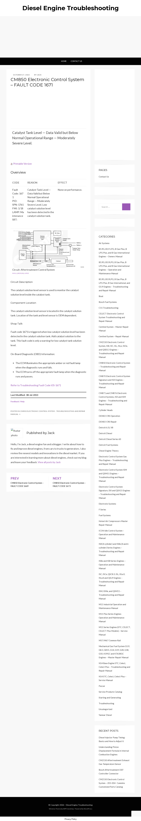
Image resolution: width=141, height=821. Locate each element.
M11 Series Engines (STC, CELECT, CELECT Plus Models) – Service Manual (114, 631)
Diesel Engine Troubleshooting (70, 8)
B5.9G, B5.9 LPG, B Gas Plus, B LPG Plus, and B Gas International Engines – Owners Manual (114, 253)
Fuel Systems (105, 515)
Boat (101, 296)
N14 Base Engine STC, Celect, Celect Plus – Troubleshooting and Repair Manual (114, 667)
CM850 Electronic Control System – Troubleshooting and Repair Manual (114, 367)
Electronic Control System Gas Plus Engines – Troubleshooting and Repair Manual (113, 460)
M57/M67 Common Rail (110, 640)
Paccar (102, 686)
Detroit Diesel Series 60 (110, 439)
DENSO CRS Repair (108, 421)
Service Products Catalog (110, 692)
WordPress (88, 809)
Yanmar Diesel (105, 715)
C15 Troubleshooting (108, 308)
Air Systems (104, 243)
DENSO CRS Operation (109, 416)
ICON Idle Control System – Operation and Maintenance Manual (111, 534)
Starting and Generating (110, 697)
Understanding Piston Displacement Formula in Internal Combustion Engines (114, 751)
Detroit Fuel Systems (108, 445)
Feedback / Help (18, 401)
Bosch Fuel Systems (108, 302)
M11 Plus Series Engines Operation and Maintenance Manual (111, 618)
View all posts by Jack (49, 462)
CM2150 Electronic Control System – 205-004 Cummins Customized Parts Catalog (112, 783)
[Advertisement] (70, 37)
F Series (102, 509)
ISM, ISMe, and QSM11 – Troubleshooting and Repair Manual (111, 595)
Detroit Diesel (105, 433)
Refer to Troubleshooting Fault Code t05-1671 (36, 385)
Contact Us (76, 61)
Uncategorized (105, 709)
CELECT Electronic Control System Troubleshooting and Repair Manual (112, 317)
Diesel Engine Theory (109, 450)
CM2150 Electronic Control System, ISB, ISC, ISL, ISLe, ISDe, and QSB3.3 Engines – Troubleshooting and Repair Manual (113, 349)
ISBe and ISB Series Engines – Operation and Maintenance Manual (112, 565)
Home (64, 61)
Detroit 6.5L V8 (106, 427)
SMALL (14, 273)
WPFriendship (68, 809)
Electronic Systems (107, 503)
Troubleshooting (106, 703)
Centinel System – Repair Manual (114, 336)
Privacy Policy (71, 819)
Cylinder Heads (106, 410)
